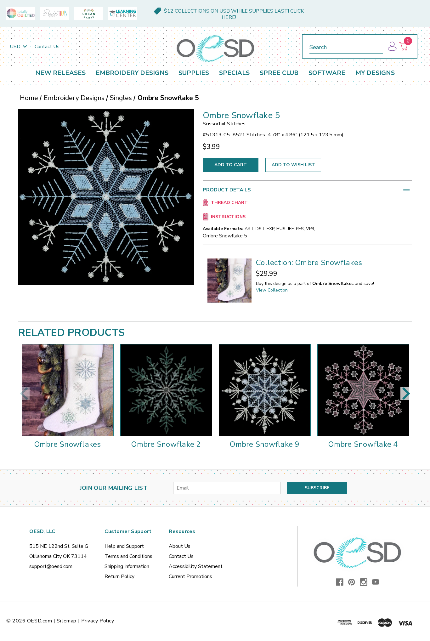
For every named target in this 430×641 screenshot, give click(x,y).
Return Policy (119, 576)
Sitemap (66, 620)
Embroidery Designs (132, 73)
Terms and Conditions (128, 556)
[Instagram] (363, 582)
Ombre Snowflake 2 (166, 444)
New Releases (60, 73)
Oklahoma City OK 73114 (58, 556)
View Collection (272, 290)
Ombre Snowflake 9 (264, 444)
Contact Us (47, 46)
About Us (179, 546)
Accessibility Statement (196, 566)
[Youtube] (375, 582)
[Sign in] (391, 46)
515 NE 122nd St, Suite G (58, 546)
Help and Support (124, 546)
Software (326, 73)
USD (16, 46)
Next (406, 393)
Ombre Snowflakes (67, 444)
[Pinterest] (351, 582)
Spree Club (279, 73)
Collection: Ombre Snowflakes (309, 263)
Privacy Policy (97, 620)
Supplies (193, 73)
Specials (234, 73)
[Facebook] (339, 582)
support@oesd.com (50, 566)
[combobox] (346, 46)
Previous (24, 393)
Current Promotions (190, 576)
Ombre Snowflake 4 (363, 444)
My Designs (375, 73)
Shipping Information (127, 566)
